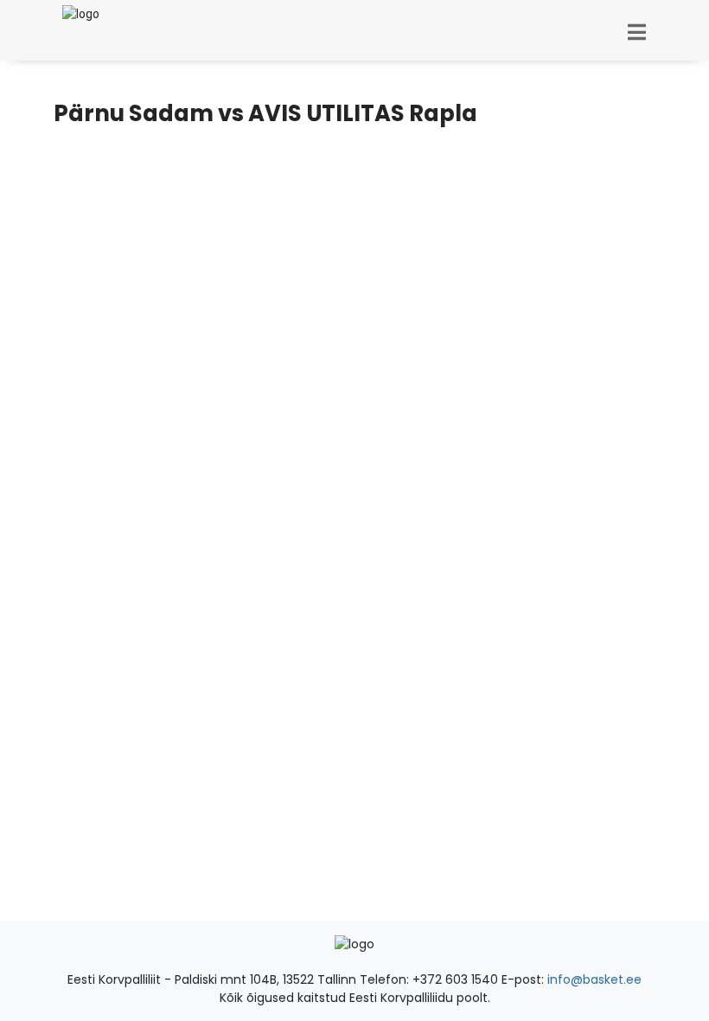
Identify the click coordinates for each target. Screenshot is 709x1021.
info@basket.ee (594, 979)
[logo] (76, 13)
